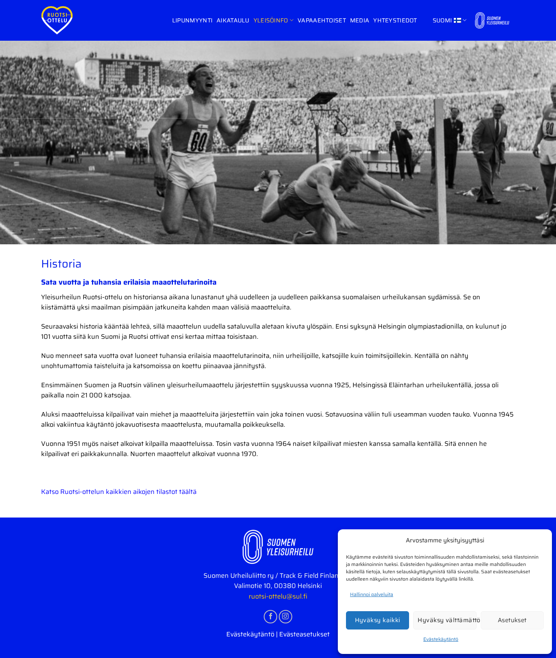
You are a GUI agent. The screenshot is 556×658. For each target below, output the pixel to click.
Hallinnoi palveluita (371, 594)
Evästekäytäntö (440, 639)
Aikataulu (233, 20)
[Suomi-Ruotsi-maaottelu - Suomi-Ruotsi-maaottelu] (57, 20)
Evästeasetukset (304, 634)
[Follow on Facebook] (270, 616)
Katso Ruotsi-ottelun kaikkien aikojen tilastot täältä (119, 492)
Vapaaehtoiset (322, 20)
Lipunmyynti (192, 20)
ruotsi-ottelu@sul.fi (278, 596)
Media (359, 20)
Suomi (442, 20)
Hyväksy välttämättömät (447, 620)
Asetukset (512, 620)
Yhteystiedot (395, 20)
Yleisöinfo (271, 20)
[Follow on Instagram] (285, 616)
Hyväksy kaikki (378, 620)
